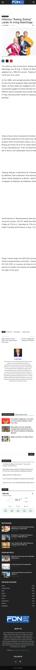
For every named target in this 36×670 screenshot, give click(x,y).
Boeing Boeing (17, 331)
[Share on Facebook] (3, 61)
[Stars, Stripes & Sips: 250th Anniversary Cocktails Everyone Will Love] (6, 545)
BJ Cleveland (9, 331)
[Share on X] (7, 61)
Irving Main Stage (25, 331)
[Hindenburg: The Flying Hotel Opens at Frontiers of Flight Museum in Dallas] (6, 537)
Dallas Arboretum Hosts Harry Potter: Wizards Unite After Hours (9, 340)
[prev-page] (3, 445)
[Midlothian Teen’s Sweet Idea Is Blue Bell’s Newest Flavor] (6, 558)
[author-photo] (18, 356)
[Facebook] (15, 661)
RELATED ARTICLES (8, 414)
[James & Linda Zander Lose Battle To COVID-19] (6, 575)
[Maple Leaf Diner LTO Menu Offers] (6, 439)
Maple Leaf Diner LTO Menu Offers (22, 437)
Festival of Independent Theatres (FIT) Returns (27, 339)
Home (3, 14)
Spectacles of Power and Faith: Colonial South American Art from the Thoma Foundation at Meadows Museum (18, 470)
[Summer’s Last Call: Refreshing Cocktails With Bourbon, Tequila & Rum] (6, 529)
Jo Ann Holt (5, 25)
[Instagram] (20, 661)
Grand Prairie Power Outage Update (21, 564)
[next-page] (5, 445)
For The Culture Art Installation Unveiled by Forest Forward (18, 478)
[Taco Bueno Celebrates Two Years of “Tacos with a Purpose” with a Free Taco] (6, 421)
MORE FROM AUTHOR (21, 414)
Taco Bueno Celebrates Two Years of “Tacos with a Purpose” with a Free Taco (22, 421)
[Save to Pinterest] (11, 61)
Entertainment (9, 14)
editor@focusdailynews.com (21, 650)
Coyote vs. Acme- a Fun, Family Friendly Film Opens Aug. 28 (18, 482)
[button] (2, 2)
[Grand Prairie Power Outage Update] (6, 566)
